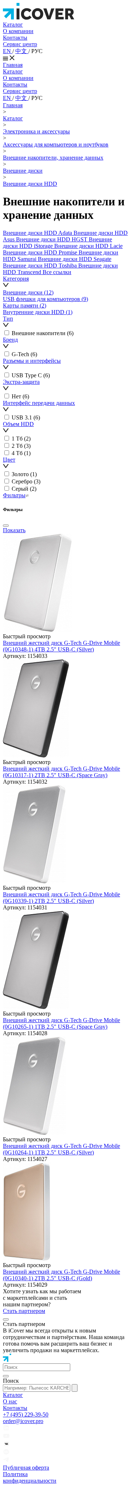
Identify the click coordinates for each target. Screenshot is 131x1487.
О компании (18, 31)
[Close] (6, 526)
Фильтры (14, 495)
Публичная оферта (26, 1467)
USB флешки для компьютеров (45, 299)
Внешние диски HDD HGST (52, 239)
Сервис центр (20, 44)
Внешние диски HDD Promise (41, 252)
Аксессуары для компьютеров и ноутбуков (55, 144)
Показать (14, 530)
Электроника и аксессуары (36, 131)
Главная (13, 65)
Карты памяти (24, 305)
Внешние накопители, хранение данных (53, 157)
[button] (65, 282)
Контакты (15, 38)
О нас (10, 1401)
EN (7, 51)
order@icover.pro (23, 1421)
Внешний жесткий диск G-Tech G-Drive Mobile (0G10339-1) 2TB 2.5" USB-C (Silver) (61, 897)
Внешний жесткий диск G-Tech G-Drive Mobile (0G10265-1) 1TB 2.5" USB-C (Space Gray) (61, 1023)
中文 (21, 51)
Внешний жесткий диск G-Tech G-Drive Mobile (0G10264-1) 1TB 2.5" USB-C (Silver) (61, 1149)
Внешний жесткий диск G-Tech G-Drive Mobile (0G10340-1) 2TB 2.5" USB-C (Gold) (61, 1275)
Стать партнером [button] (24, 1311)
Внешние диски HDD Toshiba (40, 265)
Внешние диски (23, 171)
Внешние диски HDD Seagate (74, 259)
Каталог (13, 24)
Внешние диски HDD (30, 184)
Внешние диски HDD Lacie (88, 246)
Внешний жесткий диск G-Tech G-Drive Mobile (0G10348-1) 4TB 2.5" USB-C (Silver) (61, 646)
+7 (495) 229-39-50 (25, 1414)
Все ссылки (57, 272)
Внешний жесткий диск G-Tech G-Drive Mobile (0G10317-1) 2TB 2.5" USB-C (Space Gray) (61, 771)
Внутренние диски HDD (37, 312)
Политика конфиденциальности (29, 1477)
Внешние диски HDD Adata (38, 233)
